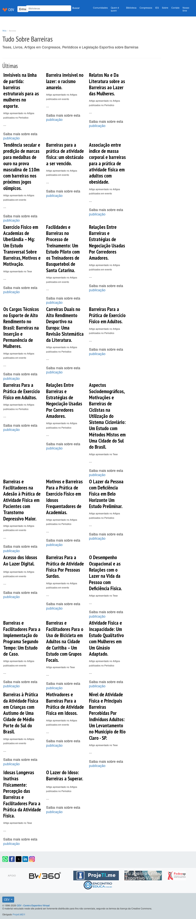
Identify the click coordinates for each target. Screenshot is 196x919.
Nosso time (186, 9)
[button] (5, 859)
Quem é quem (115, 9)
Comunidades (100, 7)
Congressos (146, 7)
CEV (7, 899)
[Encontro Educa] (98, 884)
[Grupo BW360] (45, 874)
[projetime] (96, 874)
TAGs (4, 30)
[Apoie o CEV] (143, 874)
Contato (175, 7)
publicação (11, 137)
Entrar (23, 9)
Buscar (76, 7)
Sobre (165, 7)
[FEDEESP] (176, 874)
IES (157, 7)
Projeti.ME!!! (19, 914)
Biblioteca (131, 7)
